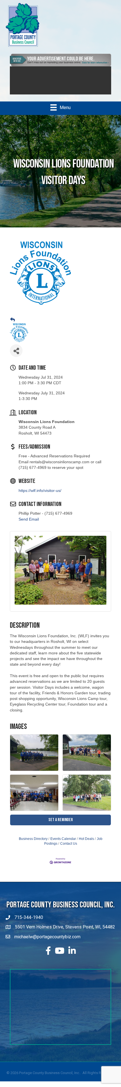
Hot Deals (86, 839)
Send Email (29, 519)
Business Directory (33, 839)
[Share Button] (16, 350)
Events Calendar (63, 839)
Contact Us (68, 844)
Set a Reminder (60, 819)
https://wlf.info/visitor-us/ (40, 490)
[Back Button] (12, 320)
